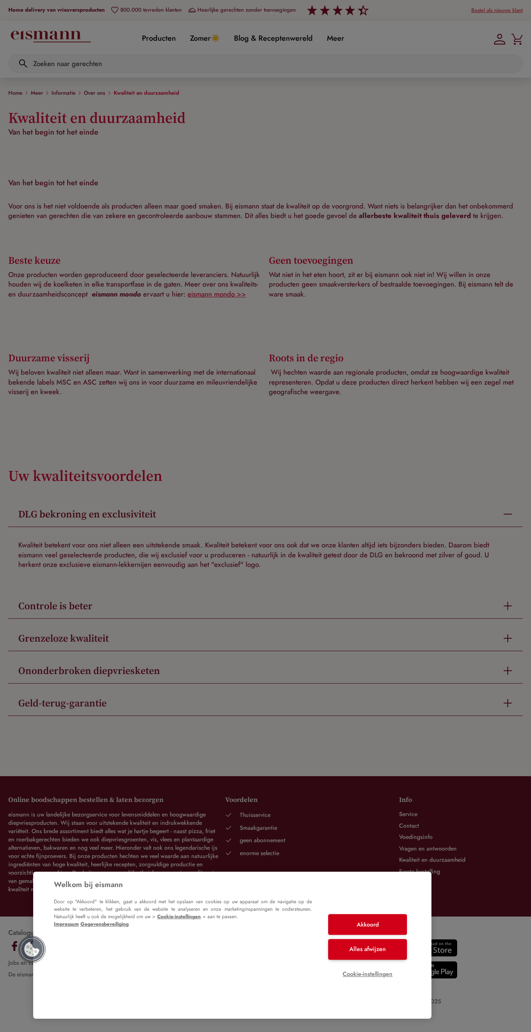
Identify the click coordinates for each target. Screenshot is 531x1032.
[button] (32, 949)
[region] (232, 945)
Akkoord (368, 924)
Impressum (66, 924)
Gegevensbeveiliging (104, 924)
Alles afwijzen (367, 949)
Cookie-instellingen (179, 916)
